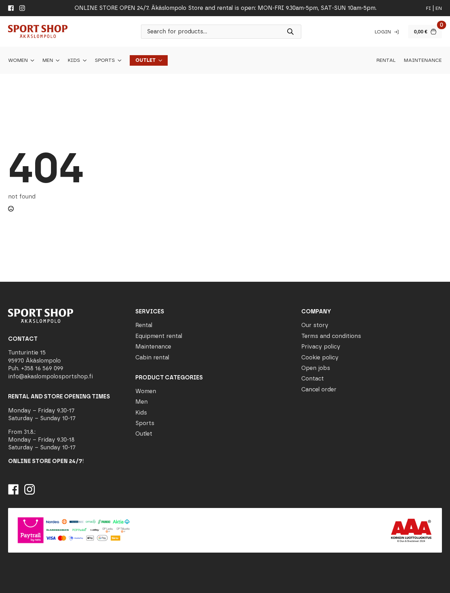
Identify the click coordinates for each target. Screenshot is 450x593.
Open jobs (315, 368)
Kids (74, 60)
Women (18, 60)
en (439, 8)
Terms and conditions (331, 336)
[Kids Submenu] (83, 60)
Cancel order (318, 389)
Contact (312, 378)
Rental (386, 60)
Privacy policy (320, 346)
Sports (105, 60)
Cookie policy (320, 357)
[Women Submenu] (31, 60)
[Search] (290, 32)
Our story (314, 325)
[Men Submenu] (56, 60)
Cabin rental (152, 357)
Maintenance (423, 60)
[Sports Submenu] (118, 60)
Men (48, 60)
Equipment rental (158, 336)
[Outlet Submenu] (159, 60)
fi (428, 8)
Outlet (145, 60)
